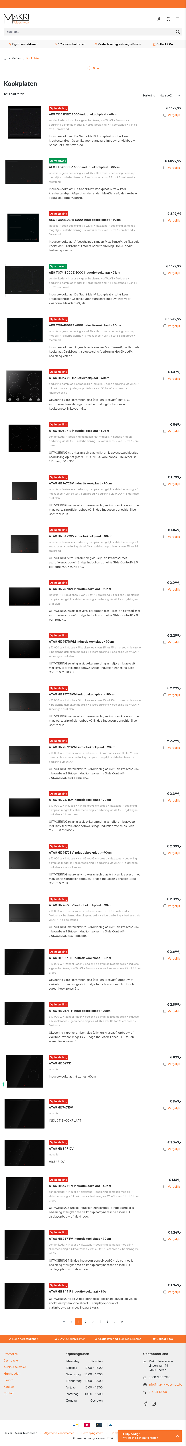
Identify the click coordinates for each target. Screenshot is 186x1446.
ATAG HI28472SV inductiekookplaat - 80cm (80, 536)
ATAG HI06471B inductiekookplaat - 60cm (79, 378)
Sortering (148, 95)
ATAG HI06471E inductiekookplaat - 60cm (79, 431)
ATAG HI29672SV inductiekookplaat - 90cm (80, 852)
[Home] (5, 58)
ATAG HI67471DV (61, 1107)
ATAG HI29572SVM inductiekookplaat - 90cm (81, 694)
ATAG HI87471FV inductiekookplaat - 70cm (80, 1238)
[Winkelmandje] (168, 18)
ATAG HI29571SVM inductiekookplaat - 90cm (81, 641)
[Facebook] (145, 1402)
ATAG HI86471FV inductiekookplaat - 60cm (80, 1186)
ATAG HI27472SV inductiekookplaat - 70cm (80, 483)
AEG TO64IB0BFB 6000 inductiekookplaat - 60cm (85, 220)
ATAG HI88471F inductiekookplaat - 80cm (79, 1291)
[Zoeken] (177, 31)
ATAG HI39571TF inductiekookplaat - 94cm (79, 1011)
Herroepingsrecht (92, 1433)
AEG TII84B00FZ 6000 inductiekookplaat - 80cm (84, 167)
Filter (95, 68)
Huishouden (12, 1373)
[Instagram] (153, 1402)
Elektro (8, 1380)
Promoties (11, 1354)
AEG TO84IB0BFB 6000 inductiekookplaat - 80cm (85, 325)
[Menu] (177, 18)
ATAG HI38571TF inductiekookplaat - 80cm (80, 958)
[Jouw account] (159, 18)
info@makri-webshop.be (165, 1384)
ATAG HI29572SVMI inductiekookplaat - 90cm (82, 747)
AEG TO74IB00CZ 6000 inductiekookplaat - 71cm (84, 272)
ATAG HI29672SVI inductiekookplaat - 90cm (80, 905)
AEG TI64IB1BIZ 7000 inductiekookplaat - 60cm (83, 114)
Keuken (9, 1386)
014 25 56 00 (158, 1392)
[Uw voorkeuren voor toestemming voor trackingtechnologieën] (3, 1084)
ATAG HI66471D (60, 1063)
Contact (9, 1393)
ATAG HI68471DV (61, 1148)
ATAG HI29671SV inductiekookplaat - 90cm (80, 800)
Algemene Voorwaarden (59, 1433)
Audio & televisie (15, 1367)
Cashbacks (11, 1360)
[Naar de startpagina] (16, 18)
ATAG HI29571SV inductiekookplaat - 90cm (80, 589)
